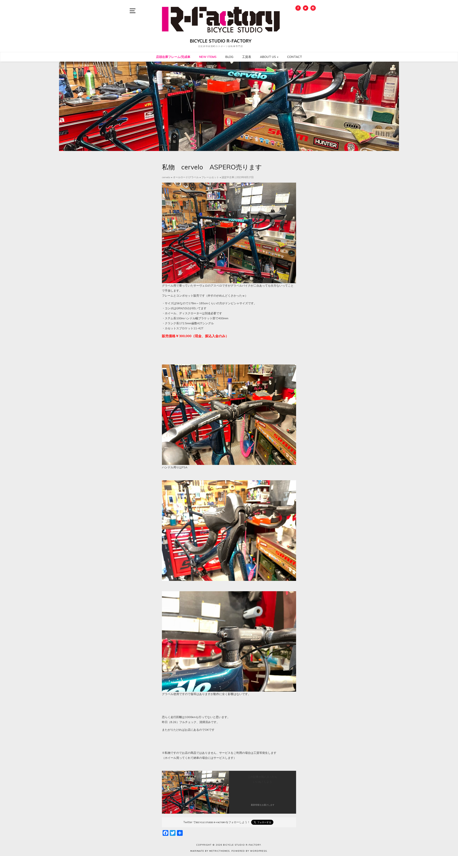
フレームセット (210, 177)
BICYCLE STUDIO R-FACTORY (220, 41)
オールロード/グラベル (186, 177)
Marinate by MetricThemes (210, 851)
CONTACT (294, 57)
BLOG (229, 57)
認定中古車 (228, 177)
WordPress (258, 851)
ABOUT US (268, 57)
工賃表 (246, 57)
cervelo (166, 177)
